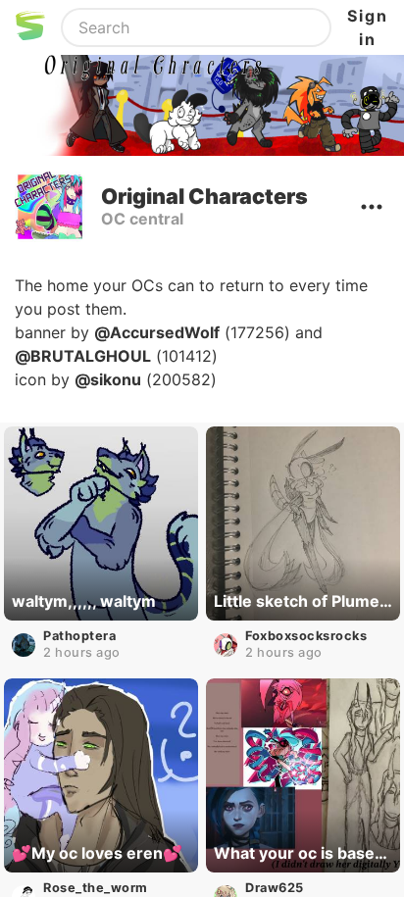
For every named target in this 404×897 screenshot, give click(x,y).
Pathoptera (79, 635)
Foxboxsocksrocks (306, 635)
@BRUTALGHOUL (83, 356)
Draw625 (274, 887)
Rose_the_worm (95, 887)
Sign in (367, 27)
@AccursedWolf (157, 332)
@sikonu (108, 379)
